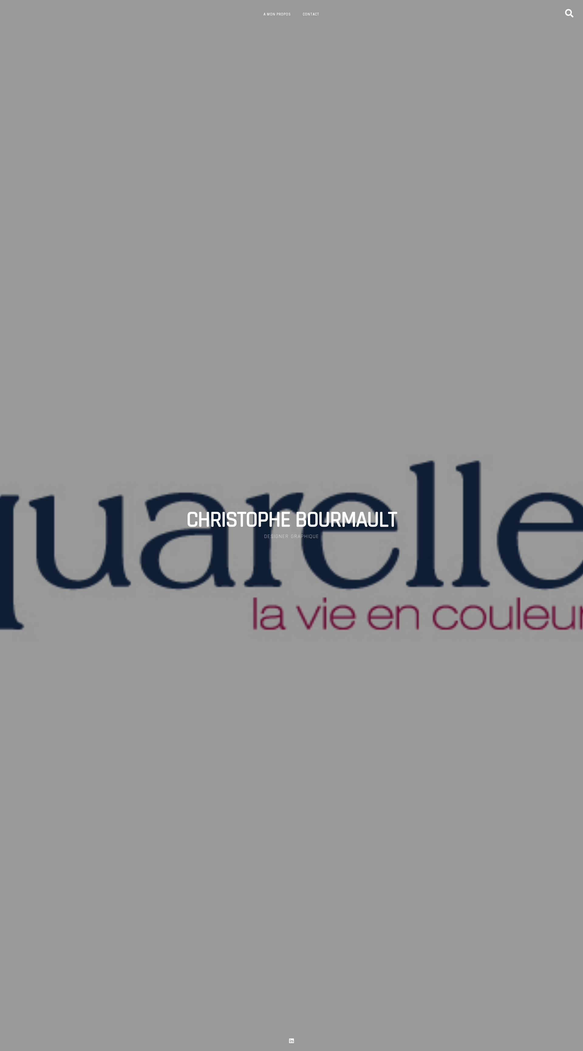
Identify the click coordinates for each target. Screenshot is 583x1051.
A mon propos (277, 14)
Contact (311, 14)
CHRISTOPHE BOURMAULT (291, 520)
